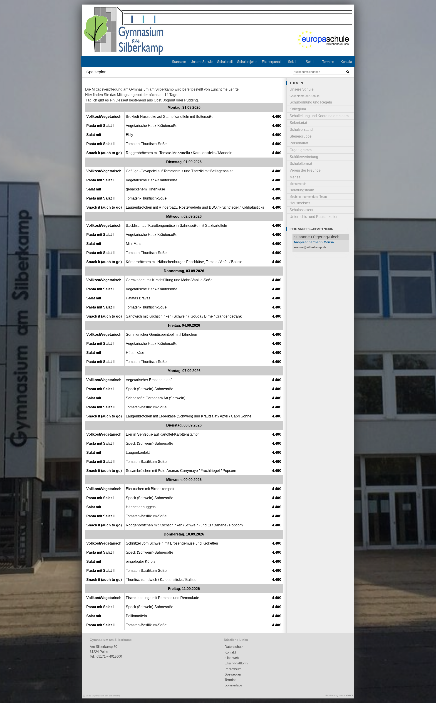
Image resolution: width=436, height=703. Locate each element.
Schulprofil (225, 62)
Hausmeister (300, 203)
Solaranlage (233, 685)
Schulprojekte (247, 62)
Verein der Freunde (305, 170)
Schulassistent (301, 210)
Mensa (295, 177)
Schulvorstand (301, 129)
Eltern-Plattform (236, 663)
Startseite (179, 62)
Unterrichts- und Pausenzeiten (314, 217)
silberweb (232, 658)
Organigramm (301, 150)
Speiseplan (233, 674)
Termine (328, 62)
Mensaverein (298, 183)
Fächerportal (271, 62)
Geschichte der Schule (305, 96)
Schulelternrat (301, 163)
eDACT (349, 695)
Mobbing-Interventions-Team (308, 196)
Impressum (233, 669)
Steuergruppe (301, 136)
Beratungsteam (302, 190)
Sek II (310, 62)
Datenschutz (234, 647)
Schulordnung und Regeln (311, 102)
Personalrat (299, 143)
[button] (348, 72)
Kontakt (346, 62)
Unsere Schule (202, 62)
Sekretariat (298, 123)
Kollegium (298, 109)
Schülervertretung (304, 157)
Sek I (292, 62)
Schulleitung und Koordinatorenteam (319, 116)
